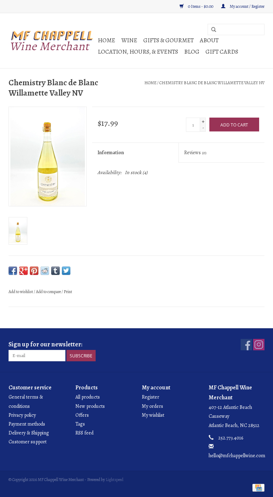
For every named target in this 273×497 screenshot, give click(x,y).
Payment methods (27, 424)
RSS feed (84, 433)
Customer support (28, 441)
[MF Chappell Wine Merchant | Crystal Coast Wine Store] (52, 40)
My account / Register (246, 6)
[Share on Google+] (23, 270)
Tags (80, 424)
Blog (191, 52)
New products (90, 406)
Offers (82, 415)
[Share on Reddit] (45, 270)
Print (68, 292)
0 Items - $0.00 (200, 6)
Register (150, 397)
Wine (129, 40)
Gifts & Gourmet (168, 40)
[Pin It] (34, 270)
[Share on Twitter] (66, 270)
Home (106, 40)
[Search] (214, 30)
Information (110, 152)
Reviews (195, 152)
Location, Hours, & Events (138, 52)
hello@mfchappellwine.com (237, 455)
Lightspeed (114, 479)
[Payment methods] (257, 487)
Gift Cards (221, 52)
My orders (152, 406)
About (209, 40)
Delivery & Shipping (29, 433)
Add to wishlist (21, 292)
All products (87, 397)
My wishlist (153, 415)
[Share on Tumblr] (55, 270)
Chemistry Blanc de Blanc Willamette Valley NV (211, 83)
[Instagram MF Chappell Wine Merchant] (258, 344)
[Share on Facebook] (13, 270)
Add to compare (48, 292)
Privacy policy (22, 415)
